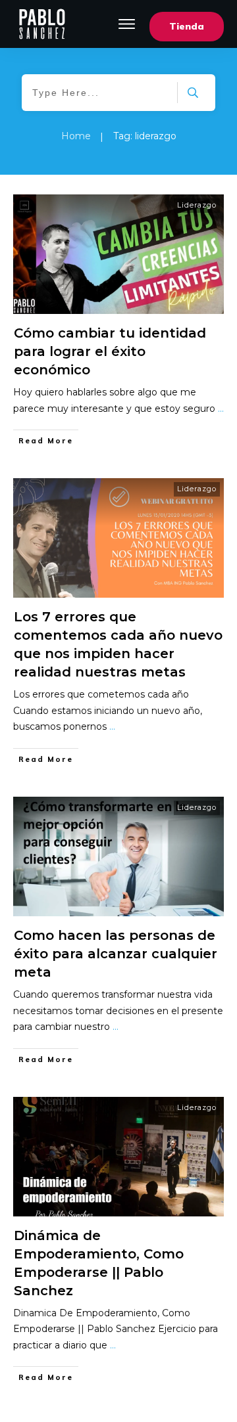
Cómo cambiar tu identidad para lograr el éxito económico (110, 351)
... (221, 408)
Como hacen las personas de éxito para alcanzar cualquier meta (115, 953)
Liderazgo (197, 205)
